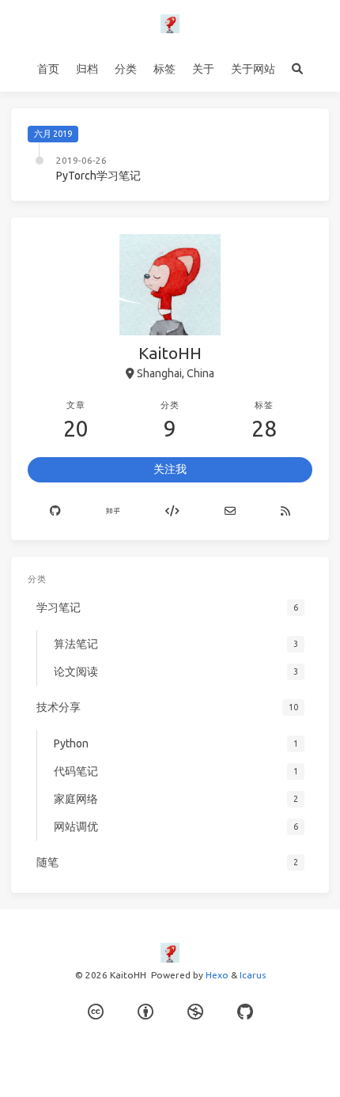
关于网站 (253, 68)
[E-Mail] (230, 511)
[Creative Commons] (95, 1012)
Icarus (253, 975)
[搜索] (298, 69)
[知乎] (113, 511)
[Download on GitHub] (245, 1012)
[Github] (56, 511)
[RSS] (285, 511)
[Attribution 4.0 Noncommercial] (195, 1012)
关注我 (170, 469)
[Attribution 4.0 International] (145, 1012)
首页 (48, 68)
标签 (164, 68)
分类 (126, 68)
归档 (87, 68)
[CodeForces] (172, 511)
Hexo (217, 975)
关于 (203, 68)
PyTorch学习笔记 (98, 175)
